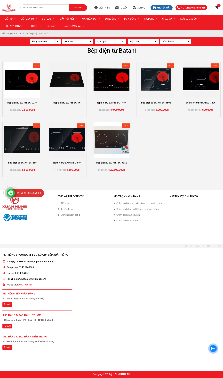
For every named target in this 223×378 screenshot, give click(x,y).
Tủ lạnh (51, 26)
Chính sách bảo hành (127, 220)
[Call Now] (11, 193)
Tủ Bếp (34, 26)
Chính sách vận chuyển (128, 215)
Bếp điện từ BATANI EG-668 (22, 162)
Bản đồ (7, 304)
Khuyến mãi (163, 7)
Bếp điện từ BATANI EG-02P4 (22, 102)
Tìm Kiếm (78, 8)
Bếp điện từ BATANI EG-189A (111, 102)
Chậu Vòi (167, 18)
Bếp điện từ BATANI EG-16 (66, 102)
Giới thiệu (104, 7)
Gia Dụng (149, 18)
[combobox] (45, 41)
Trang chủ (10, 33)
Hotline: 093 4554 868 (193, 7)
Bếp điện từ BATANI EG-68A (67, 162)
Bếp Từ (9, 18)
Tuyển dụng (67, 209)
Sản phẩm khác (72, 26)
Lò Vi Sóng (130, 18)
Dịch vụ (140, 7)
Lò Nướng (110, 18)
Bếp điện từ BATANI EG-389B (156, 102)
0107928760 (25, 284)
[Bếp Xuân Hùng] (9, 7)
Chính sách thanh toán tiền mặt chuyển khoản (139, 203)
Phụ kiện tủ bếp (14, 26)
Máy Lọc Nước (188, 18)
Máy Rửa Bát (89, 18)
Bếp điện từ (27, 18)
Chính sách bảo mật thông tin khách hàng (137, 209)
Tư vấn (123, 7)
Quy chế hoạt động (70, 215)
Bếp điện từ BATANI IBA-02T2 (111, 162)
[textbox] (45, 41)
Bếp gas (46, 18)
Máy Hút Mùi (67, 18)
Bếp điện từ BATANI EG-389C (201, 102)
